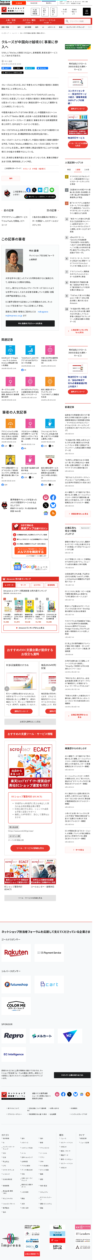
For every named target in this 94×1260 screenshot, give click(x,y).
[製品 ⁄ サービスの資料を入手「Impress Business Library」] (83, 1240)
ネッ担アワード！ (44, 12)
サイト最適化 (44, 1166)
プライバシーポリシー (15, 1114)
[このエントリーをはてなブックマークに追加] (40, 190)
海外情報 (28, 27)
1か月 (86, 170)
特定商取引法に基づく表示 (38, 1114)
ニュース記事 (84, 1142)
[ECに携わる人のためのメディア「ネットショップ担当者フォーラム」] (57, 1240)
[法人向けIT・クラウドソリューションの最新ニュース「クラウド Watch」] (57, 1234)
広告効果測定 (7, 1179)
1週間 (78, 170)
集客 (60, 27)
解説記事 (83, 1138)
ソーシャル (43, 1153)
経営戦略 (51, 585)
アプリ (42, 1157)
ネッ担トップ (5, 33)
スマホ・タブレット (8, 1170)
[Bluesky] (75, 1094)
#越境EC (42, 168)
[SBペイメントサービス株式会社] (49, 953)
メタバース (51, 27)
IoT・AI (72, 1)
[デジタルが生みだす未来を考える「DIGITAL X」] (32, 1247)
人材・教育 (25, 1192)
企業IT (61, 1)
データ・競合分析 (27, 1170)
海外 (19, 27)
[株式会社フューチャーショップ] (16, 984)
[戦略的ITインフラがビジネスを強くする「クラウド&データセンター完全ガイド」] (32, 1227)
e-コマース (9, 585)
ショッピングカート (9, 1204)
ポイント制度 (44, 1170)
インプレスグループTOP (79, 1114)
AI (43, 27)
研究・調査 (85, 1)
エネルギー (62, 3)
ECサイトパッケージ (46, 1198)
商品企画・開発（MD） (8, 1192)
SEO (4, 1153)
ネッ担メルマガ (53, 12)
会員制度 (25, 1161)
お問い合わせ (54, 1108)
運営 (41, 1179)
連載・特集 (5, 27)
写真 (23, 1174)
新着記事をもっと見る (79, 514)
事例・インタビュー (67, 1159)
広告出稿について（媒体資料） (36, 1109)
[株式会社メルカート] (42, 1036)
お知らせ (64, 1147)
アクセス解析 (26, 1166)
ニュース (14, 33)
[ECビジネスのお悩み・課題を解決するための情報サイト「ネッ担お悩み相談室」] (32, 1254)
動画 (41, 1174)
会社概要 (53, 1114)
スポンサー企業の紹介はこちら (72, 1075)
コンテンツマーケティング (75, 27)
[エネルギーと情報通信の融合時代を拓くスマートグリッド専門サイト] (32, 1240)
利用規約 (74, 1108)
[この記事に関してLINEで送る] (52, 190)
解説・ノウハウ (65, 1151)
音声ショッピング (27, 1157)
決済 (23, 1204)
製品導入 (49, 3)
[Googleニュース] (46, 513)
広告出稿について (74, 11)
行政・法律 (25, 1208)
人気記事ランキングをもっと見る (79, 331)
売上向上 (6, 1161)
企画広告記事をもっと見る (79, 715)
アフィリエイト (44, 1148)
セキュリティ (44, 1192)
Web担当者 (33, 3)
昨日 (69, 170)
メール (24, 1153)
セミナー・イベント (67, 1142)
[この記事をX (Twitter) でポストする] (34, 190)
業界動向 (6, 1208)
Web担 (18, 511)
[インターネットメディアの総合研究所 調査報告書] (32, 1234)
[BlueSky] (53, 505)
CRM (41, 1161)
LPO (4, 1166)
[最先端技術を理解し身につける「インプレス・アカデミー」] (83, 1247)
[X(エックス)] (46, 505)
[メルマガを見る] (57, 1094)
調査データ (64, 1155)
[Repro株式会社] (13, 1036)
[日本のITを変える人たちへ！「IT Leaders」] (83, 1234)
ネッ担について (65, 11)
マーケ (23, 585)
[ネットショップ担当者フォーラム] (13, 1097)
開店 (23, 1198)
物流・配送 (43, 1186)
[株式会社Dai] (49, 984)
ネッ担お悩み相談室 (35, 12)
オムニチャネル (8, 1198)
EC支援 (78, 3)
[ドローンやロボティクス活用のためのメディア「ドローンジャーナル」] (57, 1247)
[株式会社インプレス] (11, 1240)
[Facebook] (53, 497)
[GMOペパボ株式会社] (16, 1006)
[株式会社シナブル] (13, 1054)
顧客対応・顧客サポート (27, 1185)
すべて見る (80, 850)
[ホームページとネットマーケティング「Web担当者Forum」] (83, 1227)
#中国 (34, 168)
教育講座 (73, 3)
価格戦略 (6, 1186)
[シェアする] (28, 190)
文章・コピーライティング (27, 1179)
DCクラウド (78, 1)
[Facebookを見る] (63, 1094)
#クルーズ (27, 168)
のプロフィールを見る (30, 323)
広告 (4, 1157)
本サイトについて (13, 1108)
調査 (41, 1208)
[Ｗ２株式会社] (70, 1036)
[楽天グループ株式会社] (16, 953)
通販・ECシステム (46, 1204)
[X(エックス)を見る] (69, 1094)
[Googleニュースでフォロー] (81, 1094)
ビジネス (37, 585)
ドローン (68, 3)
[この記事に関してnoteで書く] (46, 189)
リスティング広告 (27, 1148)
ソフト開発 (66, 1)
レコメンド (6, 1174)
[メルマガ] (46, 497)
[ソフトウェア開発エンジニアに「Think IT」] (57, 1227)
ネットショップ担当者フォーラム (12, 10)
